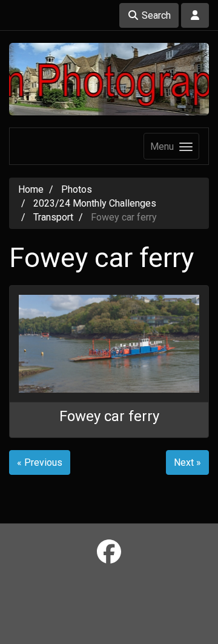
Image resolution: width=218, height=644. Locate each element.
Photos (76, 189)
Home (31, 189)
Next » (187, 462)
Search (155, 15)
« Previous (39, 462)
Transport (53, 217)
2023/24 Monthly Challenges (94, 203)
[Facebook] (109, 552)
